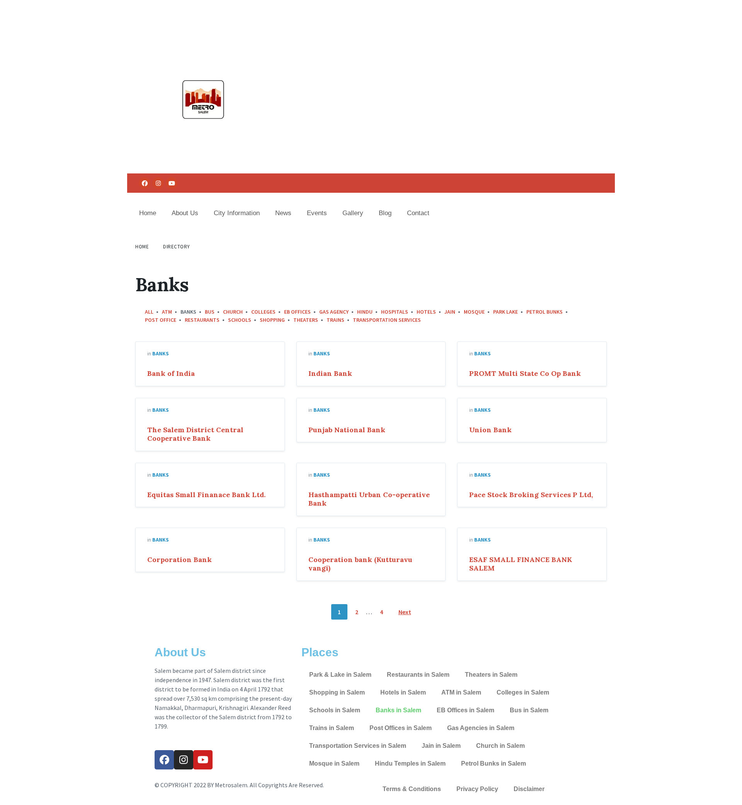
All (149, 311)
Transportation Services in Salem (357, 745)
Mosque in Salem (334, 763)
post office (160, 319)
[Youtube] (171, 183)
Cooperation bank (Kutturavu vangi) (360, 564)
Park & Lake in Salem (340, 674)
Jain (449, 311)
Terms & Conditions (412, 789)
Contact (418, 213)
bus (209, 311)
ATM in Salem (461, 692)
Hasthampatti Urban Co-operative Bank (369, 499)
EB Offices (297, 311)
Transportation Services (387, 319)
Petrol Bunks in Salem (493, 763)
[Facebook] (144, 183)
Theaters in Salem (491, 674)
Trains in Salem (331, 728)
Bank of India (171, 373)
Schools (239, 319)
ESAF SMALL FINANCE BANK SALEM (520, 564)
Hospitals (394, 311)
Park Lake (505, 311)
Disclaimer (529, 789)
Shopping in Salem (337, 692)
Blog (385, 213)
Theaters (305, 319)
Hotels (426, 311)
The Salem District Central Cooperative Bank (195, 434)
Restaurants (202, 319)
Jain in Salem (441, 745)
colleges (263, 311)
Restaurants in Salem (418, 674)
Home (147, 213)
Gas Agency (334, 311)
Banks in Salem (398, 710)
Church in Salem (500, 745)
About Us (185, 213)
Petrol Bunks (544, 311)
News (283, 213)
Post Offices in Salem (400, 728)
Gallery (352, 213)
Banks (160, 353)
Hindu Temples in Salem (410, 763)
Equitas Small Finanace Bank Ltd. (206, 494)
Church (233, 311)
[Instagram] (158, 183)
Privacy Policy (477, 789)
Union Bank (490, 429)
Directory (176, 246)
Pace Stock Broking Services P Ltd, (531, 494)
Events (317, 213)
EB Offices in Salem (465, 710)
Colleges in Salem (523, 692)
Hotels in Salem (403, 692)
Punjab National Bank (346, 429)
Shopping (272, 319)
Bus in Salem (529, 710)
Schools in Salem (334, 710)
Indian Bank (330, 373)
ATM (167, 311)
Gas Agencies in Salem (480, 728)
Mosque (474, 311)
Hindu (365, 311)
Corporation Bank (179, 559)
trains (335, 319)
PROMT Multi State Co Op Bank (525, 373)
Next (404, 612)
